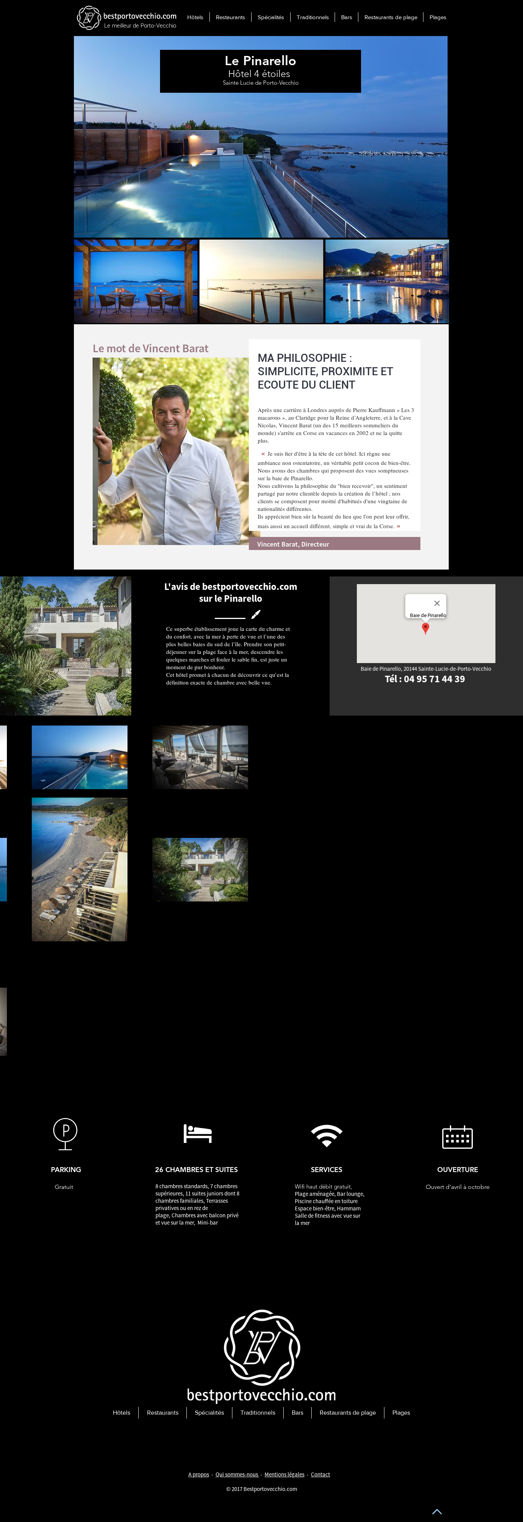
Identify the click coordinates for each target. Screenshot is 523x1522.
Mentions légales (284, 1474)
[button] (136, 281)
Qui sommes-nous (237, 1474)
